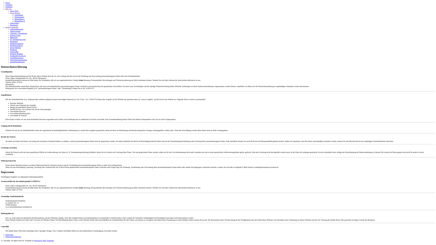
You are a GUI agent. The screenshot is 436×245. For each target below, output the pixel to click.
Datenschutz (14, 23)
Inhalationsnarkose (16, 44)
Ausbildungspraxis (16, 58)
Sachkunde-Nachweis (18, 56)
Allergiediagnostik (16, 29)
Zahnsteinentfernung (17, 62)
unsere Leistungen (12, 27)
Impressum (14, 25)
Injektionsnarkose (16, 46)
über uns (8, 9)
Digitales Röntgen (16, 54)
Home (7, 3)
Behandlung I (19, 19)
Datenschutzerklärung (13, 237)
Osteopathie (14, 52)
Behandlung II (20, 21)
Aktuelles (8, 5)
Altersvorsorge (15, 31)
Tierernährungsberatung (18, 60)
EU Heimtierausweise (18, 39)
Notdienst (8, 7)
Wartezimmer (19, 17)
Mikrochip (13, 37)
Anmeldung (19, 15)
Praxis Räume (15, 13)
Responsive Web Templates (44, 241)
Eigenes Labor (15, 35)
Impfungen (14, 42)
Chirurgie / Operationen (18, 33)
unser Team (14, 11)
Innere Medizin (15, 48)
